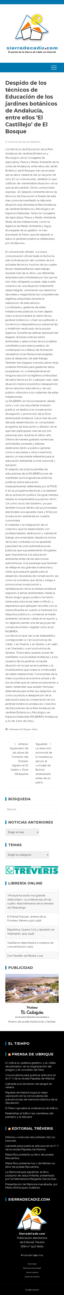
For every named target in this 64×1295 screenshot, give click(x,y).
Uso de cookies (32, 1276)
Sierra (34, 729)
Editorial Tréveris (32, 1132)
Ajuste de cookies (32, 1280)
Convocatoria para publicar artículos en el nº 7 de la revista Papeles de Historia (30, 1080)
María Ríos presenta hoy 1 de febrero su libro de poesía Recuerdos (30, 1169)
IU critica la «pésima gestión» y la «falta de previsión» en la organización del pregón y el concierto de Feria (30, 1070)
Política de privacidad (32, 1272)
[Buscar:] (32, 809)
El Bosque (26, 729)
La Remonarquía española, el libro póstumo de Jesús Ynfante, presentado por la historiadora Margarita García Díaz (30, 1180)
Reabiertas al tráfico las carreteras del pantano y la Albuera (29, 1119)
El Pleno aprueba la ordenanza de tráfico (31, 1112)
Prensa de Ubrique (33, 1058)
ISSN (23, 1250)
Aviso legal (32, 1268)
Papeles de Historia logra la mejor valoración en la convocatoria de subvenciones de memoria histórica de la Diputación (31, 1102)
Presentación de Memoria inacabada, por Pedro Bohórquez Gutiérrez (31, 1190)
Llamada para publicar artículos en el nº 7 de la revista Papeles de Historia (31, 1151)
